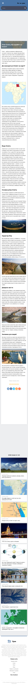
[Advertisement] (14, 27)
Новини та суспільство (14, 668)
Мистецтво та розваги (14, 670)
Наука (14, 665)
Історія (14, 663)
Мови (14, 667)
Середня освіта (16, 380)
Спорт (14, 672)
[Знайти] (25, 8)
